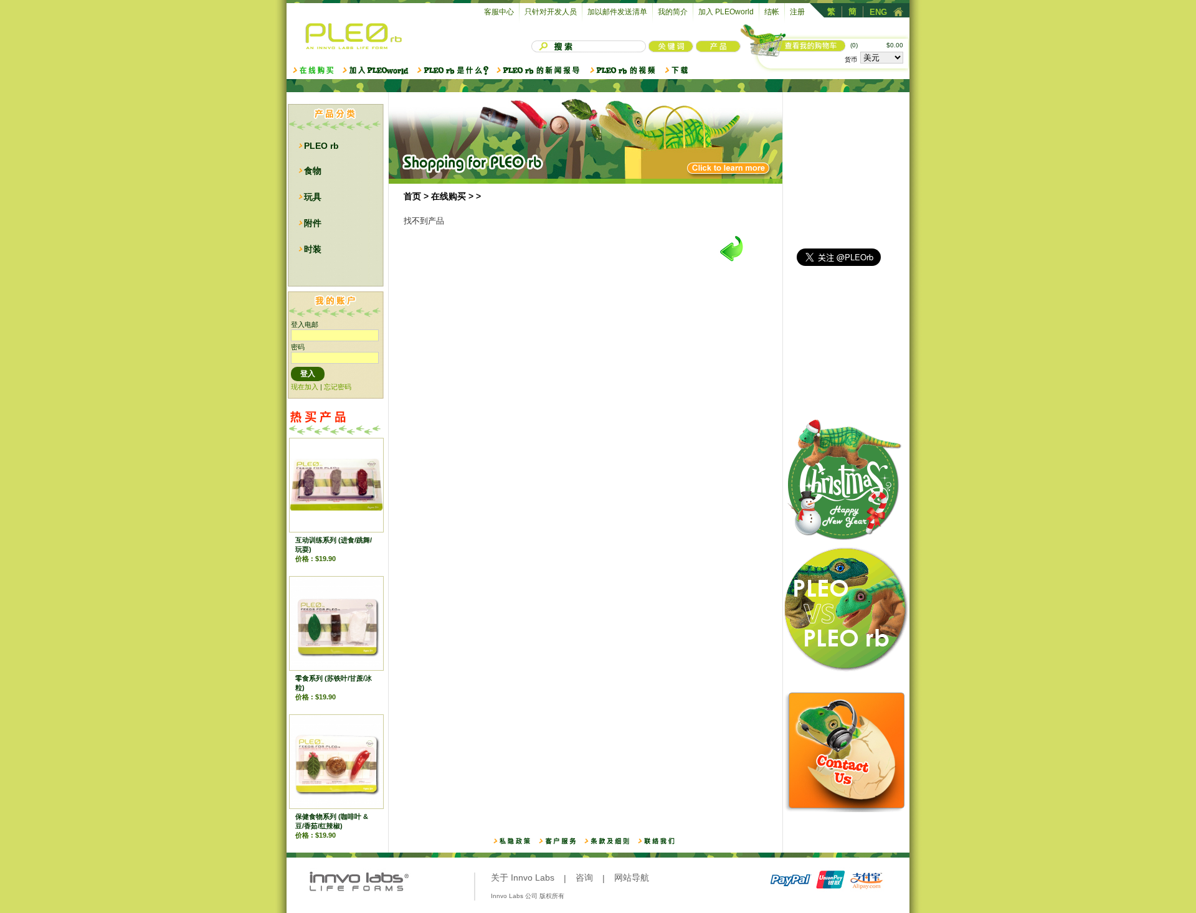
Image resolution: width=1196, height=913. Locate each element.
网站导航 (631, 877)
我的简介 (673, 11)
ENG (878, 12)
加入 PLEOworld (726, 11)
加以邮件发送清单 (617, 11)
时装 (312, 249)
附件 (312, 223)
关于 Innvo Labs (522, 877)
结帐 (771, 11)
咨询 (584, 877)
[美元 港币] (881, 58)
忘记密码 (337, 386)
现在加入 (304, 386)
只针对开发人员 (550, 11)
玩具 (312, 197)
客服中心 (499, 11)
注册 (797, 11)
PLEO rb (321, 146)
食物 (312, 171)
